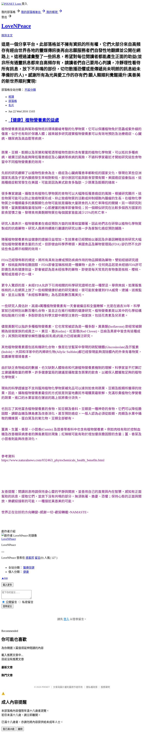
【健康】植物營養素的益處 (33, 120)
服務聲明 (105, 687)
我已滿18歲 (8, 729)
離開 (20, 729)
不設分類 (30, 89)
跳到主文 (7, 35)
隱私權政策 (91, 687)
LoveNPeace (16, 26)
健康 (26, 571)
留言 (37, 557)
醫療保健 (28, 567)
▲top (4, 577)
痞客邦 (30, 557)
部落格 (12, 101)
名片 (11, 105)
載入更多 (7, 585)
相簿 (11, 96)
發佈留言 (7, 606)
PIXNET (46, 687)
